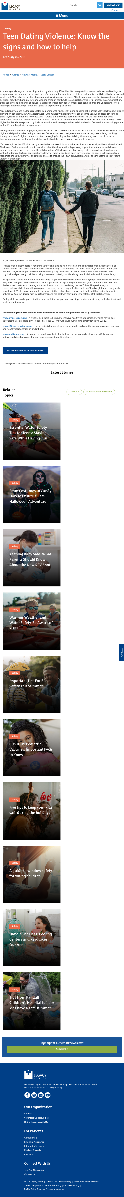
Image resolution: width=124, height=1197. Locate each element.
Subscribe (62, 1049)
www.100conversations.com (17, 325)
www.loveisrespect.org (15, 317)
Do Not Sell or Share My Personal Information (44, 1189)
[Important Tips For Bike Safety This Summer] (31, 684)
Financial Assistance (34, 1141)
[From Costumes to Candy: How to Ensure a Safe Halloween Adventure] (31, 494)
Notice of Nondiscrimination (86, 1181)
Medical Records (32, 1150)
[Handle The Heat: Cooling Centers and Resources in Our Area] (31, 937)
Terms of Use (51, 1181)
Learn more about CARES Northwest (25, 350)
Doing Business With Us (36, 1121)
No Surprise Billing (53, 1185)
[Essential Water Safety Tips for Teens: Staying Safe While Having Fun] (31, 431)
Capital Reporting (71, 1185)
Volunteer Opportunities (36, 1117)
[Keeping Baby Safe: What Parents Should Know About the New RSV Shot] (31, 557)
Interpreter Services (34, 1146)
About (15, 74)
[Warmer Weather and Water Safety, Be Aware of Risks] (31, 621)
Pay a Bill (28, 1154)
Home (6, 74)
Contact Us (116, 10)
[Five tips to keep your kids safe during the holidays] (31, 811)
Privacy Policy (65, 1181)
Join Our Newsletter (34, 1170)
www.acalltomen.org (13, 334)
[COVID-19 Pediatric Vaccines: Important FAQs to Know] (31, 747)
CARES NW (74, 391)
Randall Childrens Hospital (99, 391)
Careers (28, 1113)
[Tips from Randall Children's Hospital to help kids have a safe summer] (31, 1001)
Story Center (47, 74)
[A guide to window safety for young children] (31, 874)
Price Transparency (34, 1185)
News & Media (30, 74)
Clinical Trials (30, 1137)
